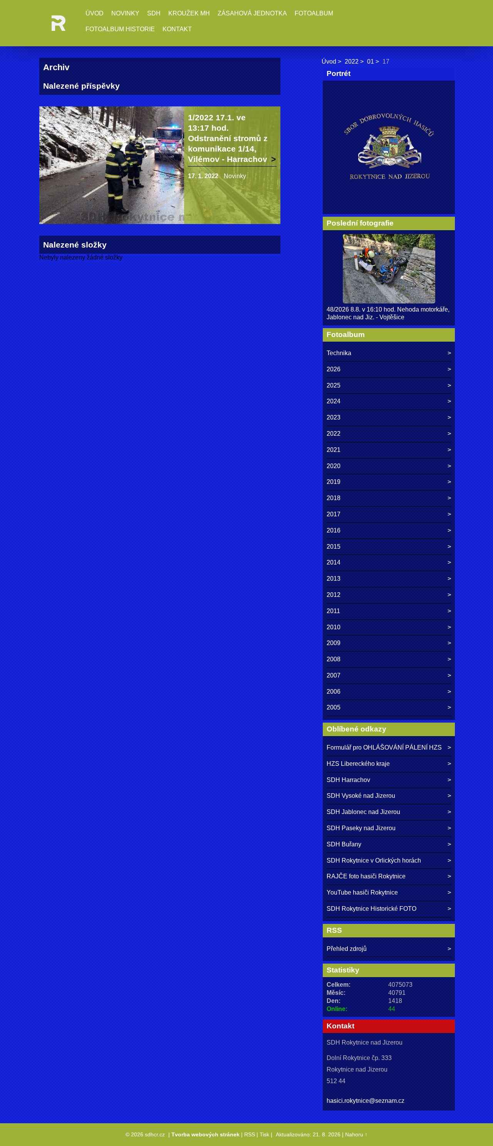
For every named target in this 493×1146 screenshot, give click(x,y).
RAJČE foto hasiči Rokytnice (366, 876)
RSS (249, 1134)
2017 (333, 514)
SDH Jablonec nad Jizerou (363, 812)
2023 (333, 417)
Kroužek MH (189, 13)
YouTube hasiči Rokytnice (362, 892)
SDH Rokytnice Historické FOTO (371, 908)
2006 (333, 691)
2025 (333, 385)
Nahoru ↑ (356, 1134)
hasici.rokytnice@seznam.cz (365, 1100)
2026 (333, 369)
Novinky (125, 13)
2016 (333, 530)
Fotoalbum (314, 13)
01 (370, 61)
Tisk (264, 1134)
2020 (333, 466)
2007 (333, 675)
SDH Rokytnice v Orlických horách (374, 860)
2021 (333, 450)
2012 (333, 595)
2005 (333, 707)
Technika (339, 353)
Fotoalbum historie (120, 29)
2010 (333, 627)
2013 (333, 578)
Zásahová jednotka (252, 13)
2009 (333, 643)
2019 (333, 482)
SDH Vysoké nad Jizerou (361, 795)
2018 (333, 498)
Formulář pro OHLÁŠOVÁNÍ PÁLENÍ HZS (384, 747)
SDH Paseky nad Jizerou (361, 828)
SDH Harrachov (348, 780)
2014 (333, 562)
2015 (333, 546)
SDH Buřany (344, 844)
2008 (333, 659)
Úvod (95, 13)
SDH (154, 13)
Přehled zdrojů (347, 948)
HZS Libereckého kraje (358, 763)
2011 (333, 611)
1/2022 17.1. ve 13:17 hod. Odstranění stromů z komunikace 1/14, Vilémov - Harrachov (228, 138)
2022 (352, 61)
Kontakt (177, 29)
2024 (333, 401)
